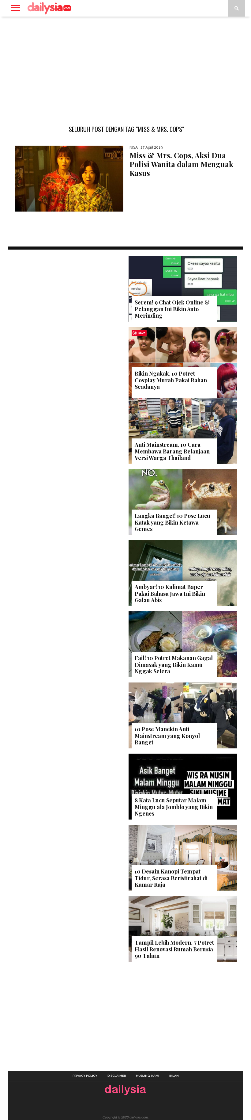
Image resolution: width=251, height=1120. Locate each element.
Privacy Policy (85, 1075)
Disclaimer (116, 1075)
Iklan (174, 1075)
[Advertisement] (125, 66)
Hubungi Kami (147, 1075)
